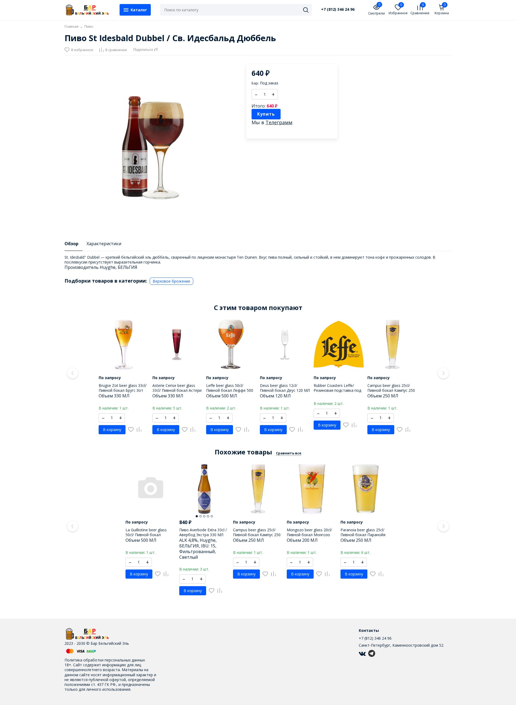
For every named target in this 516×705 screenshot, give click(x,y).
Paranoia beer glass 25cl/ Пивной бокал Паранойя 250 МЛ (363, 534)
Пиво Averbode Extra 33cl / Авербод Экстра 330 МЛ (203, 532)
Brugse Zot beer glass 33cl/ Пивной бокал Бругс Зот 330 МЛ (122, 390)
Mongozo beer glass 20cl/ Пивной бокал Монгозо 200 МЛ (309, 534)
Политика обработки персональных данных (104, 660)
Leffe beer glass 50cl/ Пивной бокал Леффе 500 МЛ (229, 390)
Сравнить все (288, 453)
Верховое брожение (171, 281)
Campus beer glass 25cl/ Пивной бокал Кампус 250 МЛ (391, 390)
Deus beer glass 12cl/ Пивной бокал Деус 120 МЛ (285, 388)
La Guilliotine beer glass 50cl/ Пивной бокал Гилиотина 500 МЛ (146, 534)
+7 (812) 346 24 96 (337, 9)
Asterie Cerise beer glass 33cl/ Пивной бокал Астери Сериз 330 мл (177, 390)
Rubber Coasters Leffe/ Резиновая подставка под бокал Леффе (337, 390)
